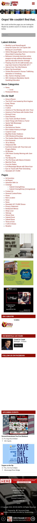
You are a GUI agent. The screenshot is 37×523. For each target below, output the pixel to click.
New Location (10, 198)
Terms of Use (10, 222)
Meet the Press (10, 162)
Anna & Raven (10, 99)
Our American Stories (12, 127)
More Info (18, 345)
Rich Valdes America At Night (15, 129)
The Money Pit (10, 158)
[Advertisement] (18, 11)
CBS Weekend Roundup (14, 136)
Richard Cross (10, 114)
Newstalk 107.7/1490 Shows (15, 204)
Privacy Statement (11, 206)
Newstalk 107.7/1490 (12, 171)
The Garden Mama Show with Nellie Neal (20, 138)
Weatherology (29, 512)
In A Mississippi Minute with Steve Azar (19, 166)
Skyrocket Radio (23, 510)
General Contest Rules (13, 193)
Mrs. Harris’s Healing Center (15, 76)
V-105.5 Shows (10, 224)
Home (7, 195)
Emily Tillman (10, 103)
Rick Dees (9, 106)
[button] (33, 3)
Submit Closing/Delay (17, 187)
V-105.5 (8, 108)
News (7, 87)
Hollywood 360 (10, 145)
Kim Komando (10, 140)
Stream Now (9, 215)
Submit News (10, 219)
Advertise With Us (11, 182)
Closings (8, 185)
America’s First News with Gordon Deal (19, 112)
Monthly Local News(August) (15, 45)
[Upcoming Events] (18, 425)
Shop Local (9, 211)
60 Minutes (9, 151)
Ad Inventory (9, 178)
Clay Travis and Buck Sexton (15, 119)
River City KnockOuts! (13, 69)
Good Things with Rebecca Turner (17, 121)
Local (11, 90)
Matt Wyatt (9, 125)
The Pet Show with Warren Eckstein (17, 160)
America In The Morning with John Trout (19, 110)
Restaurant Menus (11, 92)
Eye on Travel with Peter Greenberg (17, 169)
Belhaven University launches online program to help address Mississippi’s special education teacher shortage (18, 58)
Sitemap (8, 213)
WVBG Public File (18, 490)
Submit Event (10, 217)
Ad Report (9, 180)
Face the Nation (11, 164)
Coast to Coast (10, 132)
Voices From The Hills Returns (16, 67)
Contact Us (9, 191)
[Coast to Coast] (7, 344)
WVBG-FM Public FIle (18, 488)
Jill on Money (10, 142)
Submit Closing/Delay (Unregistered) (22, 189)
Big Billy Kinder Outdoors (14, 134)
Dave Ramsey (10, 116)
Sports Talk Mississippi (13, 123)
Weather (8, 226)
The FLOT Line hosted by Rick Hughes (19, 101)
